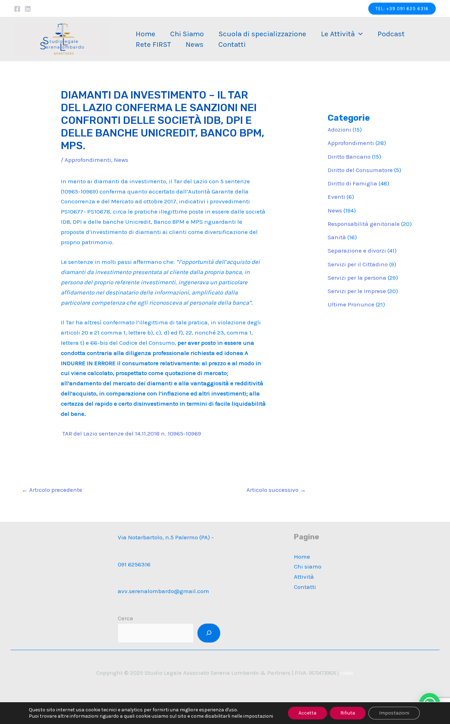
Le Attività (338, 34)
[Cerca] (208, 633)
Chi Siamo (187, 34)
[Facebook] (17, 9)
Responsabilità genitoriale (364, 223)
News (195, 44)
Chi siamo (307, 566)
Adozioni (339, 129)
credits (347, 673)
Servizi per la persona (357, 277)
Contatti (232, 44)
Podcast (391, 34)
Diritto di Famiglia (352, 183)
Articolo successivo (276, 489)
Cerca (125, 618)
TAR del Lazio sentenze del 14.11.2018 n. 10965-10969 (131, 433)
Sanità (337, 237)
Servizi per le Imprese (357, 290)
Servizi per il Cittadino (358, 264)
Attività (304, 576)
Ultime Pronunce (351, 304)
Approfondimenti (88, 159)
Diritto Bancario (349, 156)
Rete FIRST (153, 44)
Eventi (336, 196)
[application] (359, 33)
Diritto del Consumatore (360, 169)
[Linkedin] (28, 9)
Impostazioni (394, 713)
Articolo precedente (52, 489)
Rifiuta (347, 713)
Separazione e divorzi (357, 250)
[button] (402, 8)
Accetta (307, 713)
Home (145, 34)
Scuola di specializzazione (262, 34)
